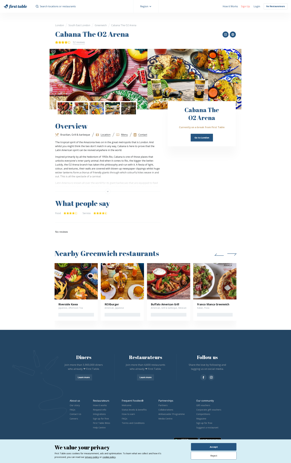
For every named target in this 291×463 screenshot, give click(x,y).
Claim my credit (145, 257)
